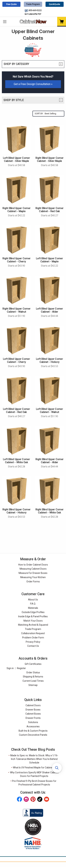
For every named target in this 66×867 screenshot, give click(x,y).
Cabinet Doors (33, 705)
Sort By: (39, 113)
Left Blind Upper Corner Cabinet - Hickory (49, 360)
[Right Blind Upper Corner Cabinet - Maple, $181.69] (16, 190)
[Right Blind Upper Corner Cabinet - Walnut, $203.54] (16, 290)
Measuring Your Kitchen (33, 577)
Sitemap (33, 685)
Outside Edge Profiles (33, 612)
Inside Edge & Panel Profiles (33, 616)
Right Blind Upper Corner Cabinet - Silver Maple (49, 159)
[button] (57, 768)
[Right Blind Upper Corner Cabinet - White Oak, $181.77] (49, 491)
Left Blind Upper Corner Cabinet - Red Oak (16, 410)
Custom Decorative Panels (33, 734)
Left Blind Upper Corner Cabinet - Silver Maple (16, 159)
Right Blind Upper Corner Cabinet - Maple (16, 210)
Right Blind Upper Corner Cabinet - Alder (49, 461)
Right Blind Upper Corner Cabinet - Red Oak (49, 210)
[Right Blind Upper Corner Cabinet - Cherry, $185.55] (16, 240)
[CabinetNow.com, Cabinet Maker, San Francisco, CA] (33, 812)
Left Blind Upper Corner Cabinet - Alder (49, 310)
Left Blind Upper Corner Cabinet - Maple (49, 260)
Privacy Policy (33, 641)
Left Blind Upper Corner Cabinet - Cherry (16, 360)
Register (21, 668)
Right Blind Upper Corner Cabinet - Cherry (16, 260)
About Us (33, 599)
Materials (33, 608)
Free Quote (11, 4)
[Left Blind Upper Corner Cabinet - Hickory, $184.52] (49, 340)
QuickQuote (54, 4)
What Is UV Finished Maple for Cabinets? (34, 767)
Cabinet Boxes (33, 713)
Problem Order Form (33, 637)
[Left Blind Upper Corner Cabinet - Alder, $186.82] (49, 290)
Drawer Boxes (33, 709)
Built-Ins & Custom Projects (33, 730)
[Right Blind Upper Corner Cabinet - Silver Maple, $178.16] (49, 139)
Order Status (33, 672)
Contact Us (33, 646)
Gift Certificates (33, 664)
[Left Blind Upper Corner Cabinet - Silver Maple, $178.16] (16, 139)
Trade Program (33, 4)
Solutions (33, 722)
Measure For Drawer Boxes (33, 573)
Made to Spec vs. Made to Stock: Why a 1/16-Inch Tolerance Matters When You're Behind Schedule (34, 759)
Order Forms (33, 581)
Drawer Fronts (33, 718)
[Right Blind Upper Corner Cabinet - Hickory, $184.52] (16, 491)
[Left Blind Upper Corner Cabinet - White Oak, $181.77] (16, 441)
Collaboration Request (33, 633)
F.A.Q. (33, 603)
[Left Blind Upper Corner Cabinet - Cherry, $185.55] (16, 340)
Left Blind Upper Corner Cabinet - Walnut (49, 410)
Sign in (10, 668)
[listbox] (54, 113)
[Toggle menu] (4, 21)
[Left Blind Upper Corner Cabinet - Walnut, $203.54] (49, 390)
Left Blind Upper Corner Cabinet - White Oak (16, 461)
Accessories (33, 726)
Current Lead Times (33, 680)
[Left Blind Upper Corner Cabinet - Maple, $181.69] (49, 240)
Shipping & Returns (33, 676)
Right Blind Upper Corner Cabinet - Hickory (16, 511)
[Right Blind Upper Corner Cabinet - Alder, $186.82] (49, 441)
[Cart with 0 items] (61, 22)
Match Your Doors (33, 620)
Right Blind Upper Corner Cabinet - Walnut (16, 310)
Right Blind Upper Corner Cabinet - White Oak (49, 511)
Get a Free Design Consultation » (33, 84)
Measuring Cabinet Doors (33, 568)
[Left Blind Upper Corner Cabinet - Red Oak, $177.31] (16, 390)
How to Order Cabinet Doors (33, 564)
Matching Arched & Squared (33, 624)
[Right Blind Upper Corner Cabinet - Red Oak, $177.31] (49, 190)
